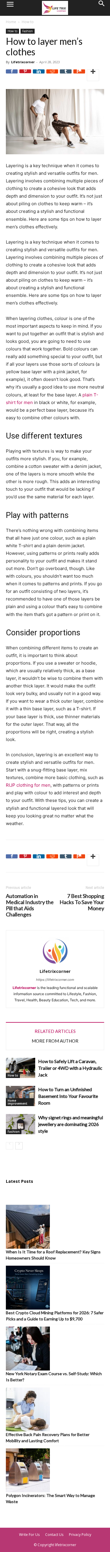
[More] (93, 75)
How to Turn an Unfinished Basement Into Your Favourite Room (68, 1096)
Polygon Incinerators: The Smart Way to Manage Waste (50, 1498)
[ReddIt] (52, 75)
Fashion (27, 31)
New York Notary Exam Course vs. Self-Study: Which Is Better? (54, 1376)
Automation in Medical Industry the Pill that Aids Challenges (30, 905)
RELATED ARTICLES (55, 1031)
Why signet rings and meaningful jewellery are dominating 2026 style (70, 1124)
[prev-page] (9, 1145)
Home (11, 21)
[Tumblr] (66, 75)
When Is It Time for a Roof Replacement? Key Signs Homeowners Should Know (53, 1254)
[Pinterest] (25, 75)
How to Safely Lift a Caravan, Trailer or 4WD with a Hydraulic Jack (70, 1067)
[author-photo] (55, 964)
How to (28, 21)
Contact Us (54, 1534)
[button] (10, 8)
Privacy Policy (80, 1534)
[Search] (102, 8)
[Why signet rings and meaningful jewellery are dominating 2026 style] (20, 1124)
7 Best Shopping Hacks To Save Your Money (82, 902)
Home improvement (17, 1102)
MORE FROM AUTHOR (55, 1040)
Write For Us (29, 1534)
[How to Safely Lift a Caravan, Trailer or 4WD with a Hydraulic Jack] (20, 1068)
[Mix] (79, 75)
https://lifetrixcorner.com (55, 980)
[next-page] (19, 1145)
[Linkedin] (39, 75)
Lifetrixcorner (23, 62)
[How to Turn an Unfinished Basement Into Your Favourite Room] (20, 1096)
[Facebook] (12, 75)
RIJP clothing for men (28, 785)
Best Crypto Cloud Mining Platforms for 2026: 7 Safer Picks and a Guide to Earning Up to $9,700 (55, 1315)
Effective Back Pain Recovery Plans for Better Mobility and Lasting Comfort (47, 1437)
